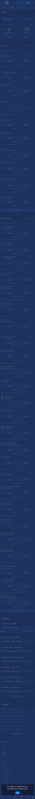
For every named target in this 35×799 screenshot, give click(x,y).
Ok (17, 793)
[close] (32, 3)
